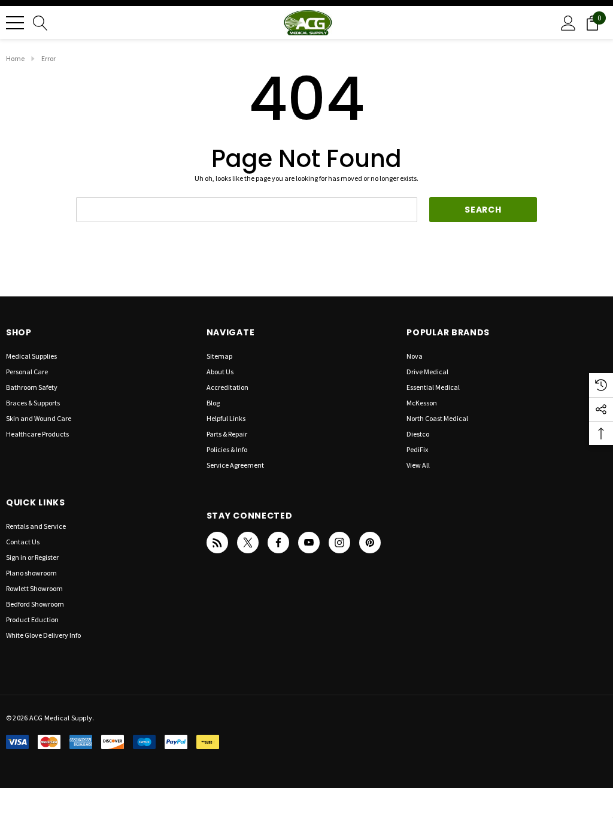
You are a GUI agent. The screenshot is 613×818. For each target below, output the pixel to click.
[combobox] (246, 209)
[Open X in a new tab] (248, 542)
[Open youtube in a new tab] (309, 542)
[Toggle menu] (15, 23)
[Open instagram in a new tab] (339, 542)
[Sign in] (568, 22)
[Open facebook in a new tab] (278, 542)
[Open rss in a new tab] (217, 542)
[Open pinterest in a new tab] (370, 542)
